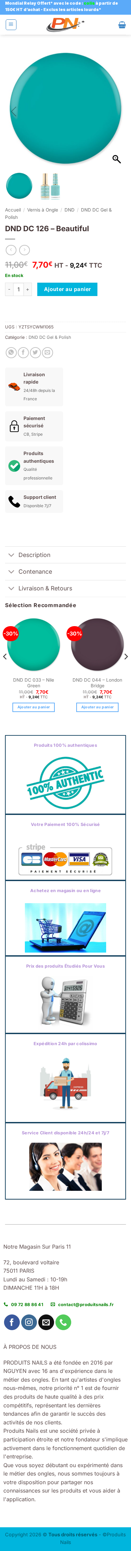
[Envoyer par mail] (47, 352)
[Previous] (5, 669)
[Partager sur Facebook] (23, 352)
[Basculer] (11, 555)
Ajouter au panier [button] (33, 707)
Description (34, 554)
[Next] (126, 669)
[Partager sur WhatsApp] (11, 352)
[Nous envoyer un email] (46, 1322)
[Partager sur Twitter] (35, 352)
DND (69, 210)
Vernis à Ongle (42, 210)
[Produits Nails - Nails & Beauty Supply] (65, 25)
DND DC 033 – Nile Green (33, 683)
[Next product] (11, 250)
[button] (11, 24)
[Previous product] (24, 250)
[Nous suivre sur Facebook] (12, 1322)
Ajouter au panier (67, 289)
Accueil (13, 210)
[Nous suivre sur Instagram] (29, 1322)
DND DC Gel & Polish (50, 337)
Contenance (35, 571)
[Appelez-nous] (63, 1322)
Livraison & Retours (45, 588)
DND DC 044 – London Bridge (97, 683)
